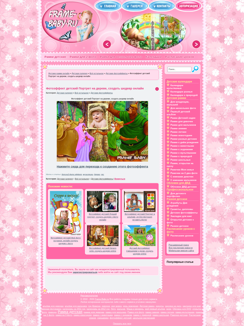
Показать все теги (122, 323)
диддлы (160, 306)
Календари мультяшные (175, 86)
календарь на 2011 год (74, 309)
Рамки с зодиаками (181, 149)
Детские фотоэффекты (102, 93)
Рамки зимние (178, 128)
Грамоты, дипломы (181, 209)
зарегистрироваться (85, 272)
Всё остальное (82, 93)
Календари (154, 57)
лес (102, 174)
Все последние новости (181, 248)
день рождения (130, 306)
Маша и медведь (135, 309)
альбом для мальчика (76, 306)
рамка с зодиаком (123, 315)
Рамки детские (55, 57)
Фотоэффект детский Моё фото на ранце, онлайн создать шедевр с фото (66, 241)
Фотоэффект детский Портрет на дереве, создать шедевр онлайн (95, 88)
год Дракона (94, 306)
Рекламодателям (89, 295)
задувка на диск (173, 306)
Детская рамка (147, 306)
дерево (97, 174)
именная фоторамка (51, 309)
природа (52, 312)
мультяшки (88, 174)
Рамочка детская (179, 315)
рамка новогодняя (83, 315)
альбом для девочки (53, 306)
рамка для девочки (94, 312)
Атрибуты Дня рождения (177, 204)
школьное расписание (144, 318)
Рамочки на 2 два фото (184, 173)
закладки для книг (192, 306)
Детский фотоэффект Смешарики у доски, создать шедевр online (139, 251)
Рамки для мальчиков (183, 125)
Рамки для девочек (181, 121)
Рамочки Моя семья (182, 169)
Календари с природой (184, 95)
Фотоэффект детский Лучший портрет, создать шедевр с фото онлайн (102, 217)
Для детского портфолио (176, 194)
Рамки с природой (181, 156)
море (168, 309)
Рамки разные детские (183, 138)
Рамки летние (178, 131)
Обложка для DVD (182, 309)
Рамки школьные (180, 159)
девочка (106, 306)
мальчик (121, 309)
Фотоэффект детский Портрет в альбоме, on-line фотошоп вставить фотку (140, 217)
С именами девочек (181, 176)
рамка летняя (167, 312)
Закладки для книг (181, 216)
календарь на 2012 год (98, 309)
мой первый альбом (155, 309)
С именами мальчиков (183, 180)
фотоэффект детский (120, 318)
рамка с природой (142, 315)
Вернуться (120, 179)
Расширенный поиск (179, 245)
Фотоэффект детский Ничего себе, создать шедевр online (102, 249)
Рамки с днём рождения (184, 142)
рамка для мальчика (116, 312)
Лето (113, 309)
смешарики (102, 318)
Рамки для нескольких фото (121, 57)
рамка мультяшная (184, 312)
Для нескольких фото (183, 108)
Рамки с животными (182, 145)
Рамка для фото (135, 312)
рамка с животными (103, 315)
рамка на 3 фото (64, 315)
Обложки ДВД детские (183, 186)
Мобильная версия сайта (181, 250)
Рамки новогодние (181, 135)
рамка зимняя (152, 312)
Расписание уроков (179, 57)
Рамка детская (70, 312)
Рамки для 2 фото (83, 57)
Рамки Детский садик (182, 118)
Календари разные (181, 91)
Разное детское (179, 226)
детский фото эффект (72, 174)
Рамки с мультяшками (183, 152)
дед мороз (116, 306)
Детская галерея (65, 93)
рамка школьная (161, 315)
